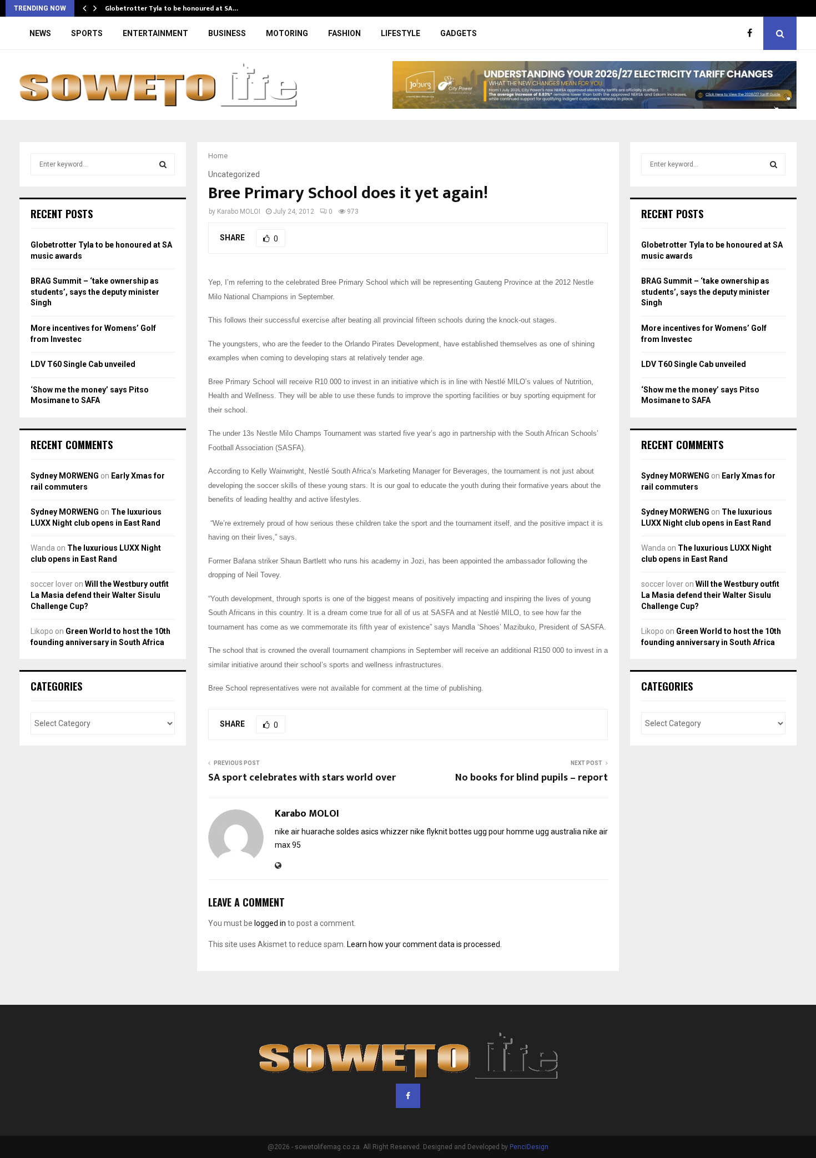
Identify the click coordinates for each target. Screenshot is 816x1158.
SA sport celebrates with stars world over (302, 777)
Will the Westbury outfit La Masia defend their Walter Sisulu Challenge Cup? (100, 595)
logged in (270, 923)
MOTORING (287, 33)
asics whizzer (385, 831)
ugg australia (558, 831)
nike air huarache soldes (317, 831)
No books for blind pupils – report (531, 777)
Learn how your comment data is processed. (424, 944)
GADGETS (458, 33)
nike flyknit (428, 831)
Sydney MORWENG (65, 475)
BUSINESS (227, 33)
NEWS (40, 33)
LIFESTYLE (400, 33)
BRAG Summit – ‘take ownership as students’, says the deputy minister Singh (95, 291)
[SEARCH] (163, 164)
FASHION (344, 33)
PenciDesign (529, 1147)
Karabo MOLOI (238, 211)
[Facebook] (752, 33)
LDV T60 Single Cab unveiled (83, 364)
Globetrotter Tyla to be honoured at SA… (171, 8)
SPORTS (87, 33)
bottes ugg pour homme (491, 831)
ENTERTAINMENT (155, 33)
